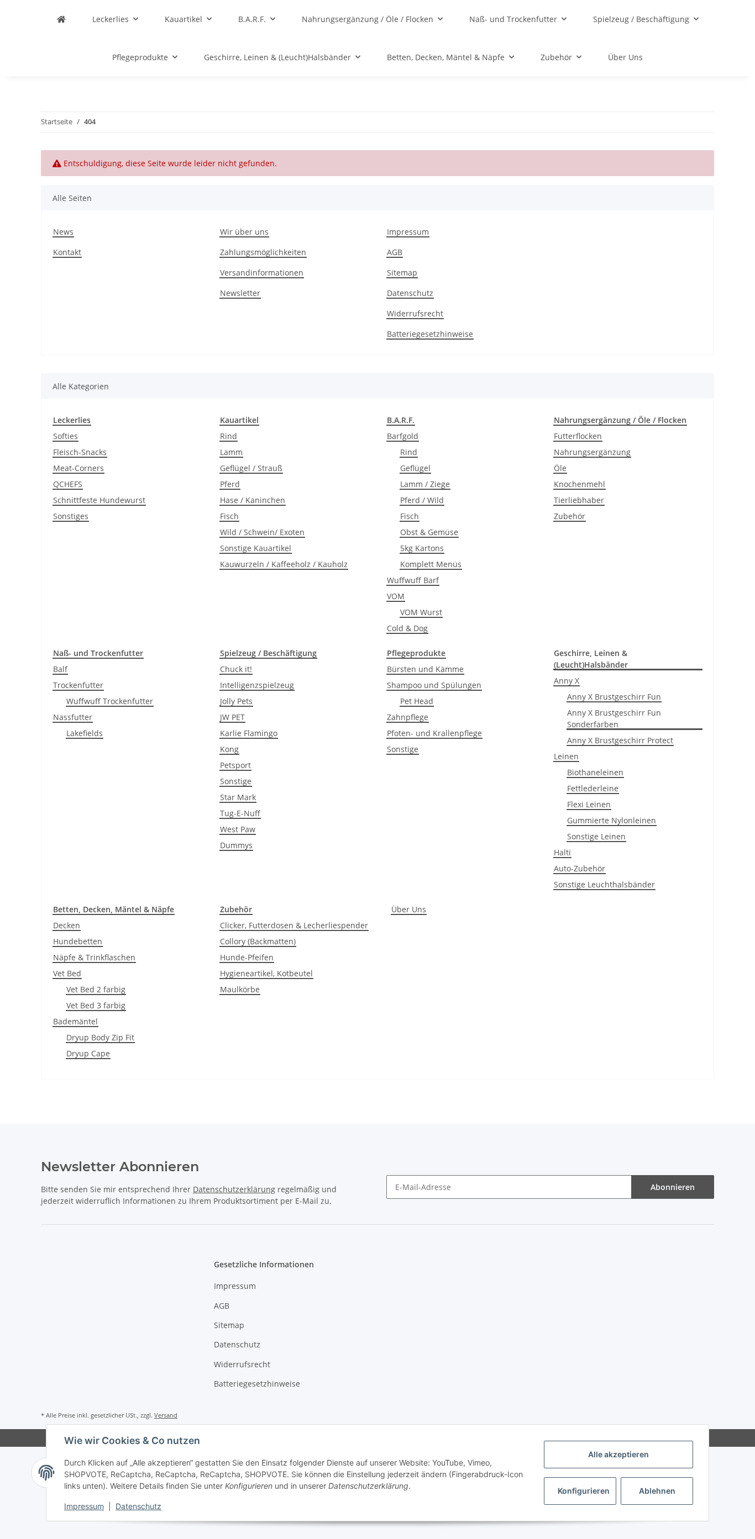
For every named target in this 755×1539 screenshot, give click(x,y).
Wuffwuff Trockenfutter (109, 701)
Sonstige (235, 781)
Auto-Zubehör (579, 868)
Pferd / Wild (422, 500)
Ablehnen (657, 1490)
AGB (394, 252)
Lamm (231, 452)
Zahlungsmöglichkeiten (263, 252)
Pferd (230, 484)
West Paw (237, 829)
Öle (560, 468)
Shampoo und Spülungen (434, 685)
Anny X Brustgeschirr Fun (614, 696)
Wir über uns (244, 231)
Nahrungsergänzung (592, 452)
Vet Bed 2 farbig (95, 989)
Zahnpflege (407, 717)
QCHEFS (67, 484)
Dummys (236, 845)
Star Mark (238, 797)
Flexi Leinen (589, 804)
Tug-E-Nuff (240, 813)
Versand (165, 1415)
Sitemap (402, 272)
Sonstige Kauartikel (255, 548)
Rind (228, 436)
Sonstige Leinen (596, 836)
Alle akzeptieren (618, 1454)
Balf (60, 669)
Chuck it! (236, 669)
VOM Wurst (421, 612)
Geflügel (415, 468)
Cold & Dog (407, 628)
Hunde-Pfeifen (247, 957)
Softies (65, 436)
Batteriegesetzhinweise (430, 334)
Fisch (229, 516)
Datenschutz (410, 293)
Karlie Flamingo (248, 733)
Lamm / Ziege (425, 484)
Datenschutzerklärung (234, 1189)
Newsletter (240, 293)
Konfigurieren (584, 1490)
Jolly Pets (236, 701)
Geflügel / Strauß (251, 468)
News (63, 231)
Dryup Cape (88, 1053)
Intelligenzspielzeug (257, 685)
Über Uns (408, 909)
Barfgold (402, 436)
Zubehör (569, 516)
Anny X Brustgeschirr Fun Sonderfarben (614, 718)
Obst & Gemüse (429, 532)
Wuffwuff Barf (413, 580)
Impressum (408, 231)
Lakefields (84, 733)
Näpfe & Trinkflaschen (94, 957)
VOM (396, 596)
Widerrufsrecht (415, 313)
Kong (229, 749)
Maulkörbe (240, 989)
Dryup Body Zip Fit (100, 1037)
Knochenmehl (579, 484)
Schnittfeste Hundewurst (99, 500)
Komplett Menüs (431, 564)
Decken (66, 925)
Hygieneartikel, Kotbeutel (266, 973)
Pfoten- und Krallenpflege (434, 733)
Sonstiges (70, 516)
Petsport (235, 765)
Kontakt (67, 252)
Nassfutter (72, 717)
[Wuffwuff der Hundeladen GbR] (61, 19)
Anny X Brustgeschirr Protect (620, 740)
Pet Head (416, 701)
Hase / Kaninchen (252, 500)
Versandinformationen (261, 272)
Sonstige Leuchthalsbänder (604, 884)
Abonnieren (673, 1187)
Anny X (566, 680)
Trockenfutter (78, 685)
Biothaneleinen (595, 772)
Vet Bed (67, 973)
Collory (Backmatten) (258, 941)
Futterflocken (578, 436)
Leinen (566, 756)
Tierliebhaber (579, 500)
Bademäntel (75, 1021)
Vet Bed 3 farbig (95, 1005)
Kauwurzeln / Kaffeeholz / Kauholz (284, 564)
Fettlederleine (592, 788)
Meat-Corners (78, 468)
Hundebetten (77, 941)
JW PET (232, 717)
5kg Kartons (422, 548)
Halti (562, 852)
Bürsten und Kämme (425, 669)
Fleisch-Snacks (80, 452)
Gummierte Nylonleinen (611, 820)
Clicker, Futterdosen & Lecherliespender (294, 925)
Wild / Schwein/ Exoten (262, 532)
